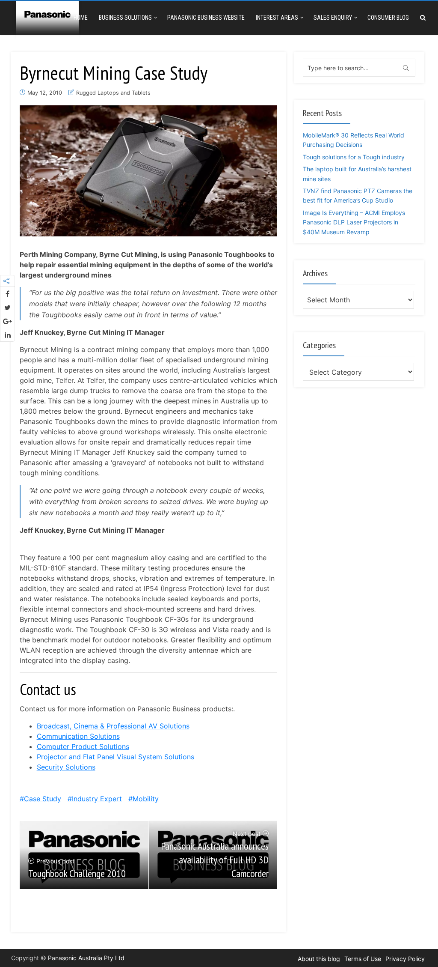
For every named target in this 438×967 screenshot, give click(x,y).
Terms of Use (362, 958)
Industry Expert (97, 798)
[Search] (423, 18)
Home (81, 17)
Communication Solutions (78, 736)
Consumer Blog (388, 17)
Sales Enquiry (333, 17)
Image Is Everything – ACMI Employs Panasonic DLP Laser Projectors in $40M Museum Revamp (354, 222)
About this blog (319, 958)
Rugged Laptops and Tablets (113, 93)
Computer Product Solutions (83, 746)
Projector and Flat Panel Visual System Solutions (115, 756)
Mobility (146, 798)
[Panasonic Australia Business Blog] (47, 18)
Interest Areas (277, 17)
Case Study (42, 798)
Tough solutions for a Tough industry (354, 157)
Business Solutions (125, 17)
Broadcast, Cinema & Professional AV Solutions (113, 726)
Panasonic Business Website (206, 17)
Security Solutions (66, 767)
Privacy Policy (405, 958)
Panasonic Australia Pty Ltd (86, 957)
